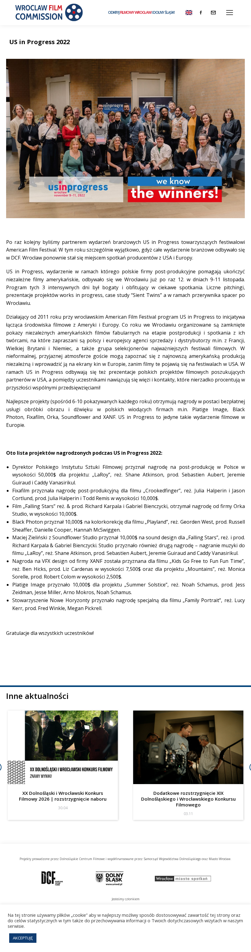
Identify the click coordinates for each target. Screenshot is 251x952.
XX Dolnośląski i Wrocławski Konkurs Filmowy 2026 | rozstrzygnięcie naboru (63, 796)
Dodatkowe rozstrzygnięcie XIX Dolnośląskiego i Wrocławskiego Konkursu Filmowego (188, 799)
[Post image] (63, 747)
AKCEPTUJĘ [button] (23, 938)
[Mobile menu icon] (229, 12)
